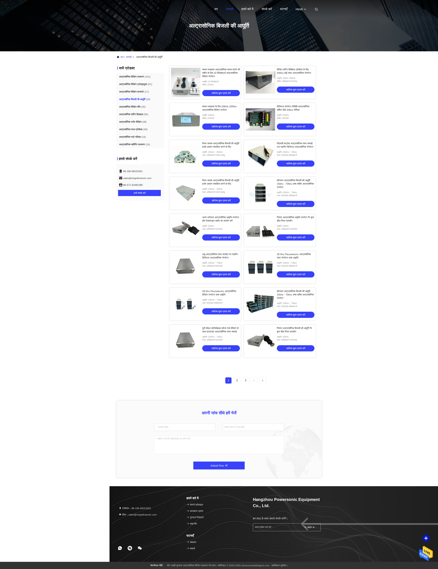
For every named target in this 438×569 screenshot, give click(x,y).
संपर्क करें (267, 9)
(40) (134, 99)
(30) (132, 106)
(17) (134, 91)
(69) (133, 129)
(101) (135, 76)
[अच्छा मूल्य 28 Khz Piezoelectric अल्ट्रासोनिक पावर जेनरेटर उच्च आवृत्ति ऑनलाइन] (260, 267)
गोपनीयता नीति (156, 565)
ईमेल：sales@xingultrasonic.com (139, 514)
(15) (134, 144)
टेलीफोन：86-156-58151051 (136, 508)
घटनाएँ (283, 9)
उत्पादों (229, 9)
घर (216, 9)
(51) (135, 84)
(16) (132, 136)
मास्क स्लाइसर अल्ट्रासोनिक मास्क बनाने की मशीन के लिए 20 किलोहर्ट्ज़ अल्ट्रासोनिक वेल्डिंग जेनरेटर (221, 73)
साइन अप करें (312, 527)
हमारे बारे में (247, 9)
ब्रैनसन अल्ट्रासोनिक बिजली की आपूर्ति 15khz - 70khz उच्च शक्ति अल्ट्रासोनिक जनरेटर (295, 184)
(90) (133, 114)
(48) (133, 121)
